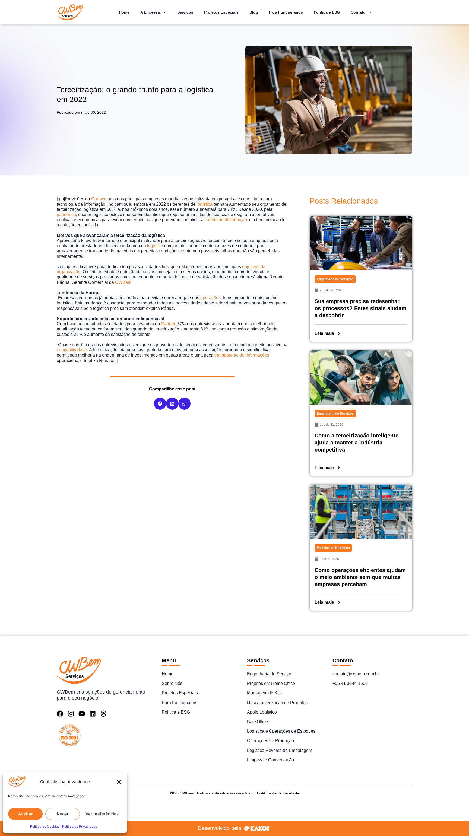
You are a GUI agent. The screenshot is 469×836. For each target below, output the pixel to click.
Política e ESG (327, 12)
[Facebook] (60, 713)
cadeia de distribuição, (226, 219)
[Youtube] (81, 713)
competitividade (72, 350)
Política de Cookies (44, 826)
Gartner (97, 198)
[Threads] (103, 713)
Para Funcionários (286, 12)
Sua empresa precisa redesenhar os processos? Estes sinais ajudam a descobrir (360, 308)
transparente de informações (241, 355)
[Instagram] (71, 713)
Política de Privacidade (79, 826)
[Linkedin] (92, 713)
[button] (119, 782)
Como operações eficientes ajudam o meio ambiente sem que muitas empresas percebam (360, 577)
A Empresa (150, 12)
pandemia (66, 214)
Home (124, 12)
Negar (63, 813)
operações (210, 297)
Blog (253, 12)
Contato (358, 12)
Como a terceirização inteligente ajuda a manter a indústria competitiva (356, 443)
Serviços (185, 12)
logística (205, 204)
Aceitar (25, 813)
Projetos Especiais (221, 12)
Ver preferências (102, 813)
